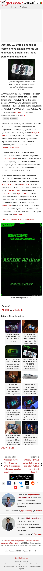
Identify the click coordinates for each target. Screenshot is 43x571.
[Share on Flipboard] (15, 487)
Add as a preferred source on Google (23, 477)
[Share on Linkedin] (21, 487)
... (40, 7)
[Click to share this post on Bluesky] (21, 483)
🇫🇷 (23, 115)
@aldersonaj (26, 510)
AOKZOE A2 (9, 158)
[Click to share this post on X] (27, 483)
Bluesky (38, 510)
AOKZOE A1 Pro (9, 184)
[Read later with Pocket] (39, 483)
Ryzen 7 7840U (14, 190)
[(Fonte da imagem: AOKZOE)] (21, 259)
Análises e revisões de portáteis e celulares (17, 540)
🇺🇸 (21, 115)
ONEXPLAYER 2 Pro (10, 147)
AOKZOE (6, 310)
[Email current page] (27, 488)
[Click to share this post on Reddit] (33, 483)
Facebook (37, 534)
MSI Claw (18, 214)
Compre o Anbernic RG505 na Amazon (18, 219)
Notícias (36, 540)
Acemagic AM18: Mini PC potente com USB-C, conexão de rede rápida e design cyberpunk (12, 465)
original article (33, 494)
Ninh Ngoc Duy (33, 518)
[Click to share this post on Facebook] (9, 483)
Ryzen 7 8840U (23, 193)
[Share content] (3, 483)
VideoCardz (7, 205)
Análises (23, 7)
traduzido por (19, 112)
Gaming (6, 118)
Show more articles (8, 447)
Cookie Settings (21, 558)
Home (13, 7)
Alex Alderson (23, 497)
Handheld (13, 118)
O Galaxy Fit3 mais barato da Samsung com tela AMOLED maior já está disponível (31, 465)
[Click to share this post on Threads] (15, 483)
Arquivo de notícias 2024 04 (10, 543)
